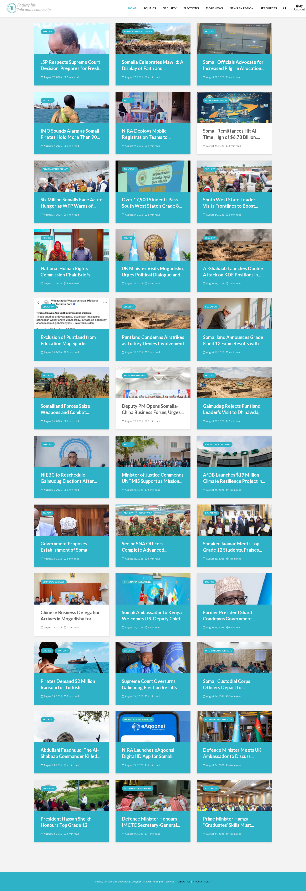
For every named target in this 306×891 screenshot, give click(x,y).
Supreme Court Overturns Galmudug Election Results (149, 684)
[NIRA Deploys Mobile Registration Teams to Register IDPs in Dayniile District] (153, 107)
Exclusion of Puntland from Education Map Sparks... (68, 340)
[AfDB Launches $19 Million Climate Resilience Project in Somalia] (234, 451)
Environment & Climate (55, 169)
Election (47, 31)
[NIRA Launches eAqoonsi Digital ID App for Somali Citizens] (153, 726)
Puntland (62, 650)
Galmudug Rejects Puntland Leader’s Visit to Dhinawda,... (232, 409)
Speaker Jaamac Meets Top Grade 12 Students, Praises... (232, 547)
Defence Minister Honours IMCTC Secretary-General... (151, 822)
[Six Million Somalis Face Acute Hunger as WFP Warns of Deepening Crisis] (71, 176)
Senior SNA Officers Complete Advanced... (144, 547)
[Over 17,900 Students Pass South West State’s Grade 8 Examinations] (153, 176)
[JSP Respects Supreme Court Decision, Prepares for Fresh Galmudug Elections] (71, 38)
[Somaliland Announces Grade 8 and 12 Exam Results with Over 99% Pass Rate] (234, 313)
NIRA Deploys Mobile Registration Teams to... (146, 134)
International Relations (137, 582)
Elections (191, 8)
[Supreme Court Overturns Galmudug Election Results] (153, 657)
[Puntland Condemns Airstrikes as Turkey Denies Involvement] (153, 313)
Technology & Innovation (138, 719)
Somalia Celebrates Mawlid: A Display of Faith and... (152, 65)
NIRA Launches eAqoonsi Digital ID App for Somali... (148, 753)
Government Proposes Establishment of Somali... (67, 547)
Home (132, 8)
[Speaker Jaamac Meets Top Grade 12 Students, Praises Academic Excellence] (234, 520)
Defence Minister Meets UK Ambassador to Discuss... (232, 753)
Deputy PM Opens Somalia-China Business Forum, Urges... (153, 409)
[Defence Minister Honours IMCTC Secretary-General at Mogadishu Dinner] (153, 795)
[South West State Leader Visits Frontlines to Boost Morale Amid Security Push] (234, 176)
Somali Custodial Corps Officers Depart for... (226, 684)
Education (130, 169)
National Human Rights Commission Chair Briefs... (67, 271)
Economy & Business (216, 100)
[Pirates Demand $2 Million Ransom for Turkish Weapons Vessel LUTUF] (71, 657)
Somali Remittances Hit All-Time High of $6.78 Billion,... (231, 134)
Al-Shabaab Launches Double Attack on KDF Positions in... (233, 271)
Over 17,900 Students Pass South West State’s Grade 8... (152, 203)
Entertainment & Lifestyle (138, 31)
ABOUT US (184, 881)
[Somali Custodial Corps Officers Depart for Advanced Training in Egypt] (234, 657)
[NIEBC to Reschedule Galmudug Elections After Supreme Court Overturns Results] (71, 451)
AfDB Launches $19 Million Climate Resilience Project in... (234, 478)
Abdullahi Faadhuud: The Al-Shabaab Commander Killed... (70, 753)
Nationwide (145, 513)
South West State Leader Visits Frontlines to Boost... (230, 203)
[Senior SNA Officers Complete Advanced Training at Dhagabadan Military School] (153, 520)
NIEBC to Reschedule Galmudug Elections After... (69, 478)
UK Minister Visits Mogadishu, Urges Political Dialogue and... (153, 271)
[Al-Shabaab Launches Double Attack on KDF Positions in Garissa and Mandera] (234, 245)
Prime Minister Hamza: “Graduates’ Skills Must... (228, 822)
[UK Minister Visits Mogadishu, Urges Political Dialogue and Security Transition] (153, 245)
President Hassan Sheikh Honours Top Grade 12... (66, 822)
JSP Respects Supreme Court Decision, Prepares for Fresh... (71, 65)
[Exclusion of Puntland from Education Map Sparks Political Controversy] (71, 313)
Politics (149, 8)
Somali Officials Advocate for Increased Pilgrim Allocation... (233, 65)
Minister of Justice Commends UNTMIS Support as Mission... (153, 478)
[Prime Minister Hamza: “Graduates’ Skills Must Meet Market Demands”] (234, 795)
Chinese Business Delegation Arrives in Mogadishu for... (71, 615)
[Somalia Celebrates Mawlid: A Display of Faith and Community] (153, 38)
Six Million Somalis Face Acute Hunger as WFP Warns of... (72, 203)
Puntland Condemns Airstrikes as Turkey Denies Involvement (153, 340)
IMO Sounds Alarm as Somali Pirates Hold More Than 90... (70, 134)
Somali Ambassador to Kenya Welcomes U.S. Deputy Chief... (153, 615)
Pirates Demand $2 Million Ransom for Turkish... (68, 684)
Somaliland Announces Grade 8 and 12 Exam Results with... (233, 340)
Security (170, 8)
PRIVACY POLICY (202, 881)
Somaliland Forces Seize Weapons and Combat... (65, 409)
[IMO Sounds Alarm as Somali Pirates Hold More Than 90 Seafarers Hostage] (71, 107)
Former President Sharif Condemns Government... (229, 615)
